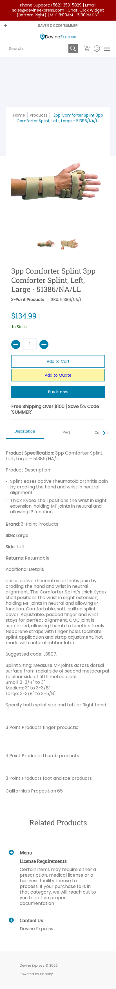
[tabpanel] (58, 620)
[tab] (25, 433)
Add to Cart (58, 361)
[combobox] (37, 48)
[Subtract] (15, 344)
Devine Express (32, 965)
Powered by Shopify (36, 973)
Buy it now (58, 392)
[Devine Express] (58, 36)
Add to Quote (58, 375)
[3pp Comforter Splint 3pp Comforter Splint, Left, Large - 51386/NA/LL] (46, 243)
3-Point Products (27, 299)
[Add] (43, 344)
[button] (87, 48)
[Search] (73, 48)
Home (19, 115)
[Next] (103, 432)
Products (38, 115)
